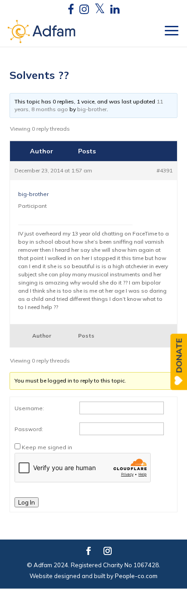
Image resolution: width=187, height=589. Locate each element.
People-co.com (136, 575)
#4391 (164, 170)
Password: (29, 429)
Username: (29, 408)
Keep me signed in (47, 447)
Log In (26, 502)
